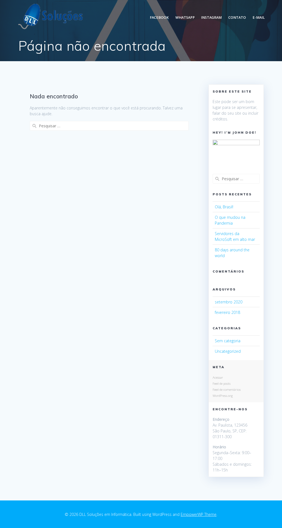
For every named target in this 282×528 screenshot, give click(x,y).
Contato (237, 17)
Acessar (218, 377)
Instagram (211, 17)
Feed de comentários (227, 389)
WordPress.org (223, 396)
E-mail (259, 17)
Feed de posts (222, 383)
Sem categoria (227, 340)
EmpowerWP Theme (198, 514)
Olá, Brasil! (224, 206)
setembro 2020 (228, 302)
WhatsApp (185, 17)
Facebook (159, 17)
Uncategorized (228, 351)
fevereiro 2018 (227, 312)
